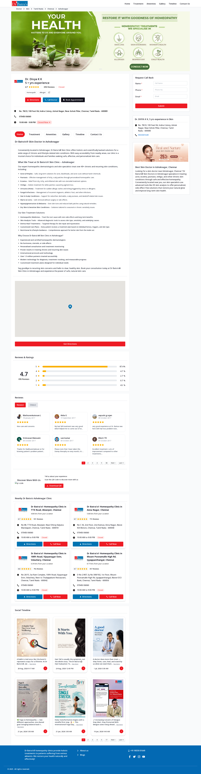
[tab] (20, 134)
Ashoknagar (63, 9)
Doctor (19, 9)
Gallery (162, 3)
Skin (27, 9)
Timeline (173, 3)
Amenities (151, 3)
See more (33, 664)
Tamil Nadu (38, 9)
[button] (70, 306)
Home (127, 3)
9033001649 (143, 135)
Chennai (50, 9)
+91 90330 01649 (137, 750)
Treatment (138, 3)
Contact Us (185, 3)
